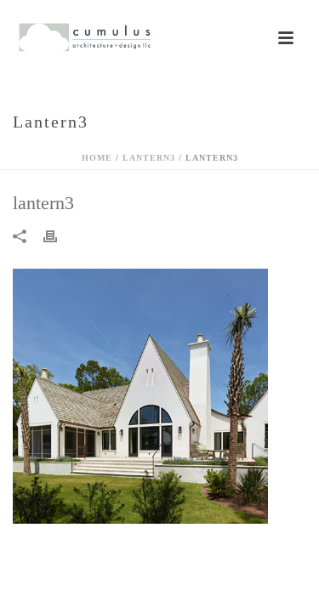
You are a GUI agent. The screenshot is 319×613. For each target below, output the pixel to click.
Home (97, 157)
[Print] (58, 235)
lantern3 (148, 157)
